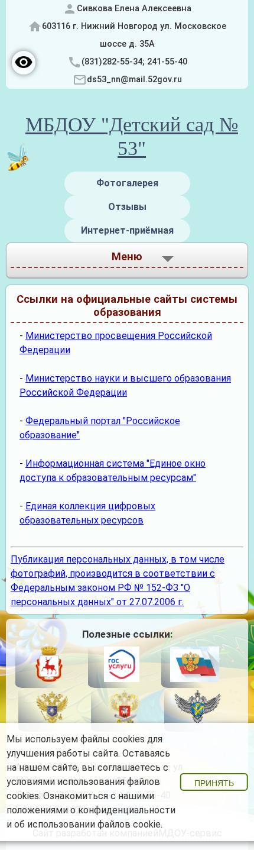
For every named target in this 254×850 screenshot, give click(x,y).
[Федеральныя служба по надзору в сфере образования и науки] (197, 709)
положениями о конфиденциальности (90, 810)
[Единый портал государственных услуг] (121, 666)
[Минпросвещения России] (124, 709)
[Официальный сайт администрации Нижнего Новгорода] (48, 666)
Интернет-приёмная (127, 230)
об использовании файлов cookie (87, 824)
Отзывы (127, 206)
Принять (214, 783)
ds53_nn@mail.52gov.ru (134, 80)
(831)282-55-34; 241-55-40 (134, 62)
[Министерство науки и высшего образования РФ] (51, 709)
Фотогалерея (127, 183)
